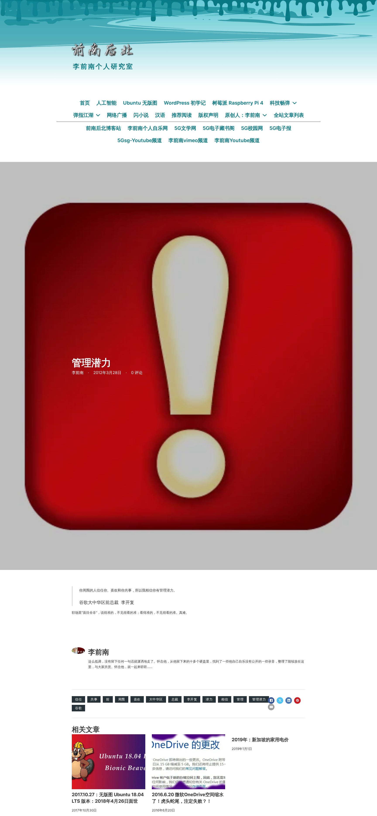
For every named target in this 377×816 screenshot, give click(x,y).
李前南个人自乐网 (148, 128)
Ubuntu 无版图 (140, 103)
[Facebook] (271, 700)
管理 (240, 699)
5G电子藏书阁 (219, 128)
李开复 (192, 699)
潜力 (209, 699)
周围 (121, 699)
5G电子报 (280, 128)
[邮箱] (271, 707)
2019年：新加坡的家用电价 (260, 739)
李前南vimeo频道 (188, 140)
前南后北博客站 (103, 128)
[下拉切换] (294, 102)
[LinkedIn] (288, 700)
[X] (280, 700)
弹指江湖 (83, 115)
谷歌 (78, 708)
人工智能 (106, 103)
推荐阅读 (182, 115)
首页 (85, 103)
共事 (94, 699)
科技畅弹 (280, 103)
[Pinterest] (297, 700)
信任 (78, 699)
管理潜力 (259, 699)
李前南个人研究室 (103, 66)
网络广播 (117, 115)
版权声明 (208, 115)
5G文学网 (185, 128)
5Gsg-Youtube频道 (139, 140)
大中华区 (156, 699)
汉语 (160, 115)
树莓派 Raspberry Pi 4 (237, 103)
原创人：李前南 (242, 115)
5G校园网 (252, 128)
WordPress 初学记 (185, 103)
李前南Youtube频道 (237, 140)
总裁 (174, 699)
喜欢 (137, 699)
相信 (224, 699)
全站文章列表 (289, 115)
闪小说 (141, 115)
